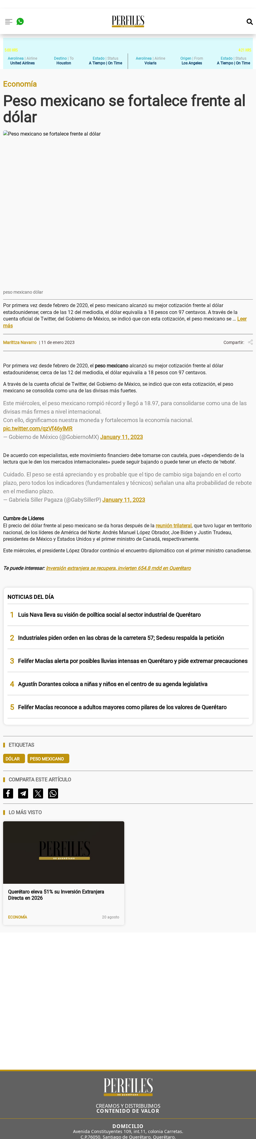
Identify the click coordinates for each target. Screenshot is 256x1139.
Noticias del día (30, 597)
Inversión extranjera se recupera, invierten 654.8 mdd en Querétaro (118, 568)
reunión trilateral (174, 526)
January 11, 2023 (121, 437)
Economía (17, 917)
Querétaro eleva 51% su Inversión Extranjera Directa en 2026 (56, 895)
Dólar (13, 758)
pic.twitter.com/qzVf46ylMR (37, 428)
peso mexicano (47, 758)
